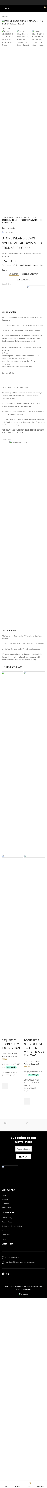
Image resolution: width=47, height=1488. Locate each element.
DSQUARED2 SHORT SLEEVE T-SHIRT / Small (11, 1044)
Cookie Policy (7, 1218)
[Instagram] (7, 1273)
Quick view (5, 1092)
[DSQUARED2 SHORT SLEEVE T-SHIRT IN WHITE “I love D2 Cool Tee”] (34, 763)
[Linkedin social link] (17, 270)
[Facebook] (3, 1273)
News (4, 1239)
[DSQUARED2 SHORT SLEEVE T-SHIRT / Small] (12, 763)
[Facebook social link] (8, 270)
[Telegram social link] (19, 270)
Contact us (6, 1235)
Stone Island (40, 265)
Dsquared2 (12, 1056)
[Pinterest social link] (14, 270)
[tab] (14, 274)
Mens (11, 217)
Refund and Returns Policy (12, 1226)
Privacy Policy (7, 1222)
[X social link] (11, 270)
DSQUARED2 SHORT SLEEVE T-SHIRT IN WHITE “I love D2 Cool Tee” (34, 1048)
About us (5, 1230)
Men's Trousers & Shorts (25, 217)
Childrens (5, 1203)
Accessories (6, 1208)
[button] (5, 1086)
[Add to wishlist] (5, 1080)
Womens (5, 1199)
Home (4, 217)
